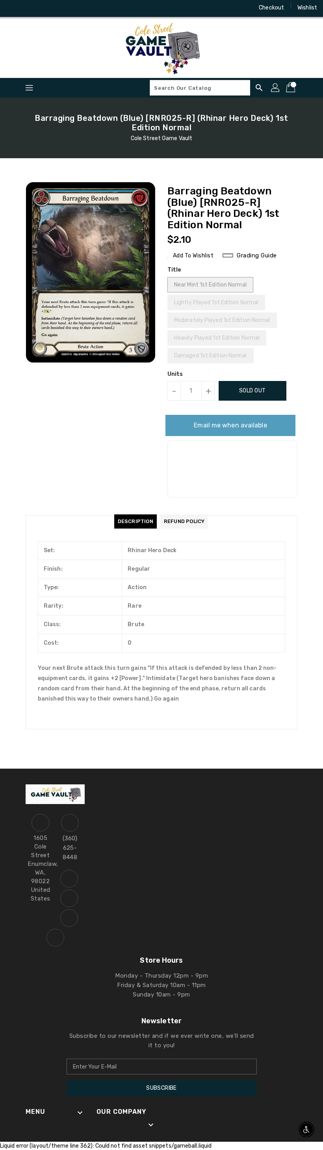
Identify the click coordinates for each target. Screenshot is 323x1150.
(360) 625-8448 (70, 848)
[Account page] (276, 88)
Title (174, 269)
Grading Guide (257, 255)
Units (175, 374)
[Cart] (291, 88)
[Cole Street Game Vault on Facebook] (13, 8)
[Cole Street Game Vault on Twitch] (57, 8)
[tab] (135, 521)
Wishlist (307, 7)
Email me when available (230, 425)
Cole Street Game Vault (161, 138)
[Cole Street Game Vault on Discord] (42, 8)
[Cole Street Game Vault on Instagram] (27, 8)
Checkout (271, 7)
